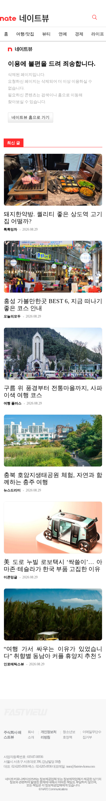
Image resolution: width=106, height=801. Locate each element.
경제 (79, 34)
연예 (63, 34)
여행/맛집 (25, 34)
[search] (95, 17)
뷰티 (46, 34)
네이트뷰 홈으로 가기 (30, 117)
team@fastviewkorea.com (80, 766)
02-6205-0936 (19, 766)
